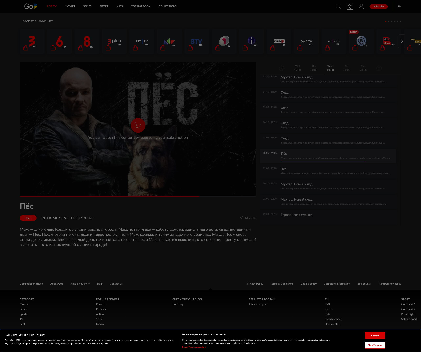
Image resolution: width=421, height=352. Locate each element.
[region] (210, 340)
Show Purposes (375, 345)
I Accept (375, 335)
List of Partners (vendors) (194, 347)
